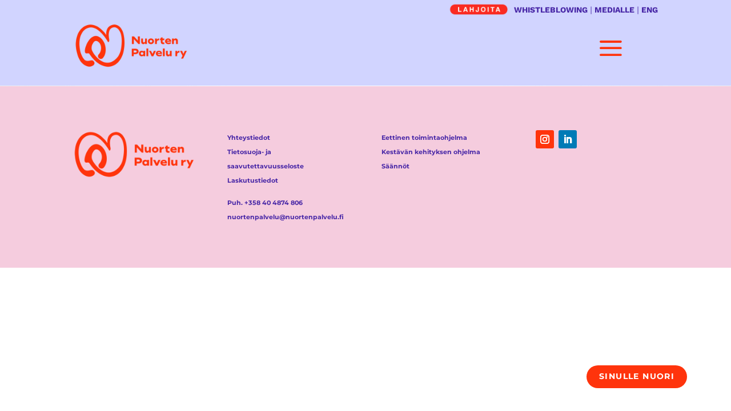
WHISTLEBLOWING (551, 9)
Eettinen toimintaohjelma (424, 138)
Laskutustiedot (252, 180)
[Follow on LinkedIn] (568, 139)
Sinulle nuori (636, 376)
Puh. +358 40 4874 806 (265, 203)
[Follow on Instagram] (545, 139)
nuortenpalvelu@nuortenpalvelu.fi (285, 217)
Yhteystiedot (248, 138)
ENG (649, 9)
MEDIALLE (614, 9)
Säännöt (395, 166)
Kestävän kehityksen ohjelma (430, 152)
